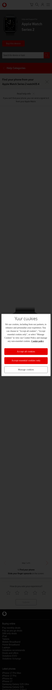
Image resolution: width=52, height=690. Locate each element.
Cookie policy (37, 341)
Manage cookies (26, 369)
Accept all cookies (26, 351)
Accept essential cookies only (26, 360)
